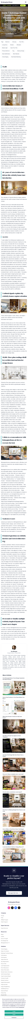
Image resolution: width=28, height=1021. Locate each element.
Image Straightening (5, 986)
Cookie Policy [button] (13, 1005)
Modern (12, 44)
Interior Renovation (5, 969)
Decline (14, 1014)
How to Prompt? (4, 938)
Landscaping (4, 955)
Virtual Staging (5, 56)
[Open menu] (25, 2)
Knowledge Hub (4, 940)
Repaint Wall (3, 994)
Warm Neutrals (16, 53)
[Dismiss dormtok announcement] (27, 5)
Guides (2, 936)
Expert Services (4, 928)
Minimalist (19, 44)
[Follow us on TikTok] (12, 907)
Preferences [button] (21, 1007)
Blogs (2, 934)
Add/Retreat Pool (4, 988)
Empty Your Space (5, 951)
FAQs (2, 917)
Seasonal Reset (4, 990)
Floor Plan (21, 41)
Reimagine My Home (13, 893)
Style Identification (6, 53)
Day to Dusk (3, 963)
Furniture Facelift (4, 978)
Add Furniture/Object (5, 974)
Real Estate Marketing (16, 56)
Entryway (14, 41)
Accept (14, 1011)
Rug (13, 50)
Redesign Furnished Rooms (7, 953)
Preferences (14, 1017)
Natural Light (4, 47)
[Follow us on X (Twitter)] (19, 907)
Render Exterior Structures (6, 972)
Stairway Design (20, 50)
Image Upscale (4, 984)
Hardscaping (4, 957)
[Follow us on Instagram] (9, 907)
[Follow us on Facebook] (15, 907)
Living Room (4, 44)
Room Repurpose (5, 967)
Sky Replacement (5, 961)
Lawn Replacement (5, 965)
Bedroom (7, 41)
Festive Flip (3, 992)
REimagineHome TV (5, 942)
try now (23, 5)
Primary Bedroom (6, 50)
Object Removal (4, 959)
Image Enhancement (5, 982)
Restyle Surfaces (4, 980)
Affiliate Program (4, 919)
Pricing (2, 915)
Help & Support (4, 921)
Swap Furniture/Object (6, 976)
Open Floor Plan (13, 47)
